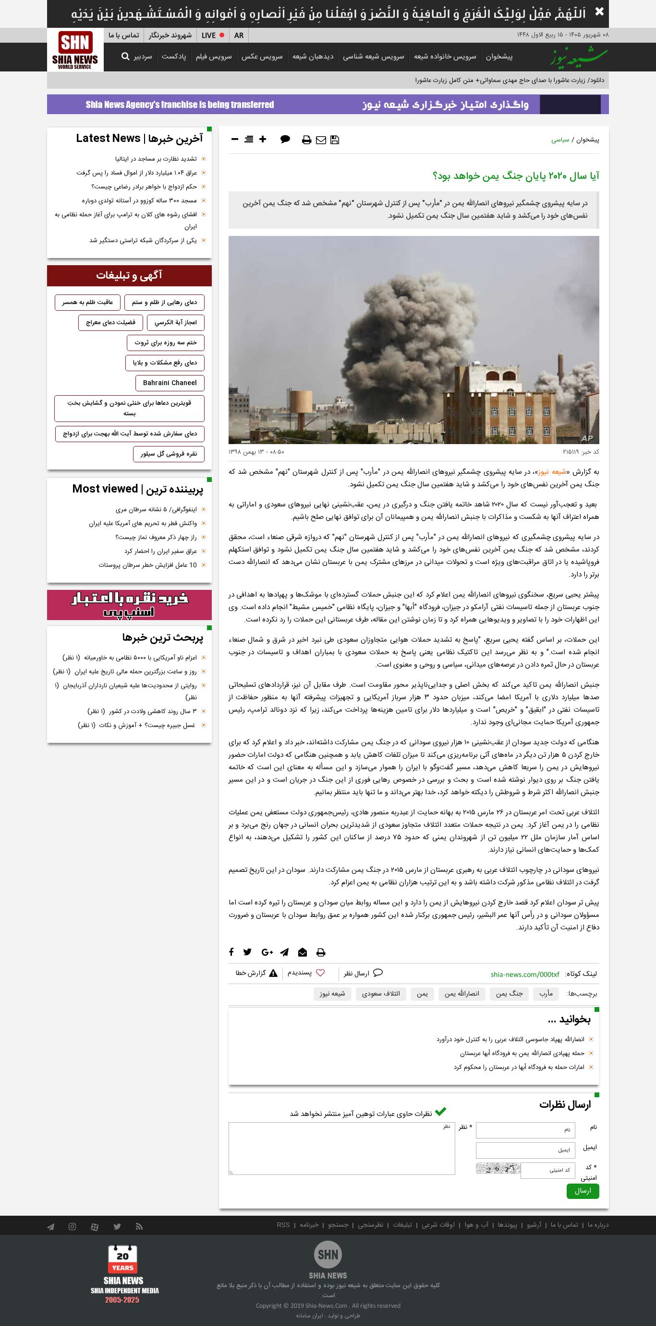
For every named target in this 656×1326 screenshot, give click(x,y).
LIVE (209, 36)
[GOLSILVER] (129, 605)
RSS (283, 1225)
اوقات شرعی (438, 1225)
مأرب (546, 994)
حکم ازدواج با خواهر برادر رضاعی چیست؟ (144, 187)
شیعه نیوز (552, 472)
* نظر (466, 1127)
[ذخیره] (334, 140)
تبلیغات (402, 1225)
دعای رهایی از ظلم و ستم (164, 302)
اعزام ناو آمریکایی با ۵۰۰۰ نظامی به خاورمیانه (129, 658)
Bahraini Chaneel (170, 383)
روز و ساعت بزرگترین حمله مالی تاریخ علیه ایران (125, 672)
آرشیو (534, 1225)
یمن (422, 994)
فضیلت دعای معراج (110, 322)
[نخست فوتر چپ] (125, 1273)
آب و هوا (476, 1225)
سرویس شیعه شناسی (373, 57)
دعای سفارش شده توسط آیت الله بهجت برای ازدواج (130, 434)
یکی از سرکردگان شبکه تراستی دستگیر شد (143, 240)
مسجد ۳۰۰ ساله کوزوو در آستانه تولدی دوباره (139, 201)
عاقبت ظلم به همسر (87, 302)
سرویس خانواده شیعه (445, 57)
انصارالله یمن (462, 994)
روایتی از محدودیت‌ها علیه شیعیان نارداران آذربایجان (126, 692)
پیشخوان (499, 57)
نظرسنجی (370, 1225)
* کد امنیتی (589, 1173)
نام (593, 1127)
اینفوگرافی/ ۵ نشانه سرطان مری (156, 510)
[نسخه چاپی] (307, 140)
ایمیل (590, 1147)
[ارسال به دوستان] (321, 140)
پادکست (174, 57)
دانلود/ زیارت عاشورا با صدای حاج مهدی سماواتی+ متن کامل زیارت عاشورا (509, 80)
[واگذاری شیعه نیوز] (328, 101)
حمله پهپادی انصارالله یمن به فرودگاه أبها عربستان (522, 1053)
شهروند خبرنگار (170, 36)
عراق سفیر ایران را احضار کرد (160, 551)
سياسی (560, 140)
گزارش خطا (251, 973)
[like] (311, 974)
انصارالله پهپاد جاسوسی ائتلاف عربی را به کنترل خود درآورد (510, 1039)
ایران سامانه (309, 1316)
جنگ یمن (509, 994)
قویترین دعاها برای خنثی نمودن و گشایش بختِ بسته (129, 408)
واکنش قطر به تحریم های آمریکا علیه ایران (143, 523)
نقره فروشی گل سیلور (169, 454)
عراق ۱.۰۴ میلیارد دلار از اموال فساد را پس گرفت (136, 173)
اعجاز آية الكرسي (176, 322)
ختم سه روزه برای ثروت (165, 343)
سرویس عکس (262, 57)
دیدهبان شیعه (312, 57)
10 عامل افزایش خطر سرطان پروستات (148, 565)
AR (238, 36)
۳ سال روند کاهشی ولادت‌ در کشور (142, 711)
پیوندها (507, 1225)
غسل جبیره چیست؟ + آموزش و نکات (137, 725)
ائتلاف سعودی (381, 994)
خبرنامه (309, 1225)
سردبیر (143, 57)
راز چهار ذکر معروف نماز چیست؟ (156, 537)
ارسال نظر (357, 974)
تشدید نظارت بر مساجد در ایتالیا (156, 159)
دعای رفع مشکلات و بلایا (165, 363)
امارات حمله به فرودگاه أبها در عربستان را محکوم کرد (519, 1067)
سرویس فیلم (214, 57)
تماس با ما (124, 36)
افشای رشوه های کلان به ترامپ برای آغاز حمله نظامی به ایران (126, 221)
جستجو (338, 1225)
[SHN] (75, 49)
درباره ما (598, 1225)
